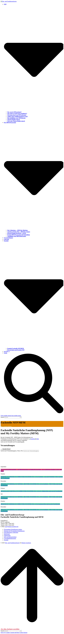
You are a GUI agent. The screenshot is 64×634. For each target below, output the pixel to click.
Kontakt (6, 540)
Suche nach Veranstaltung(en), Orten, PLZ (12, 451)
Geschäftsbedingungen (10, 538)
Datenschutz (7, 535)
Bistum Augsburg (26, 543)
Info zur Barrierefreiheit (10, 537)
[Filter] (1, 449)
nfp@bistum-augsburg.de (11, 526)
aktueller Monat (6, 449)
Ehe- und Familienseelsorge (12, 543)
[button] (11, 415)
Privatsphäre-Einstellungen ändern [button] (13, 529)
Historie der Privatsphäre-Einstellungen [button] (14, 531)
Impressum (7, 534)
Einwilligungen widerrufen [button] (11, 532)
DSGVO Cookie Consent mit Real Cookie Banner (14, 632)
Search (2, 417)
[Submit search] (21, 417)
